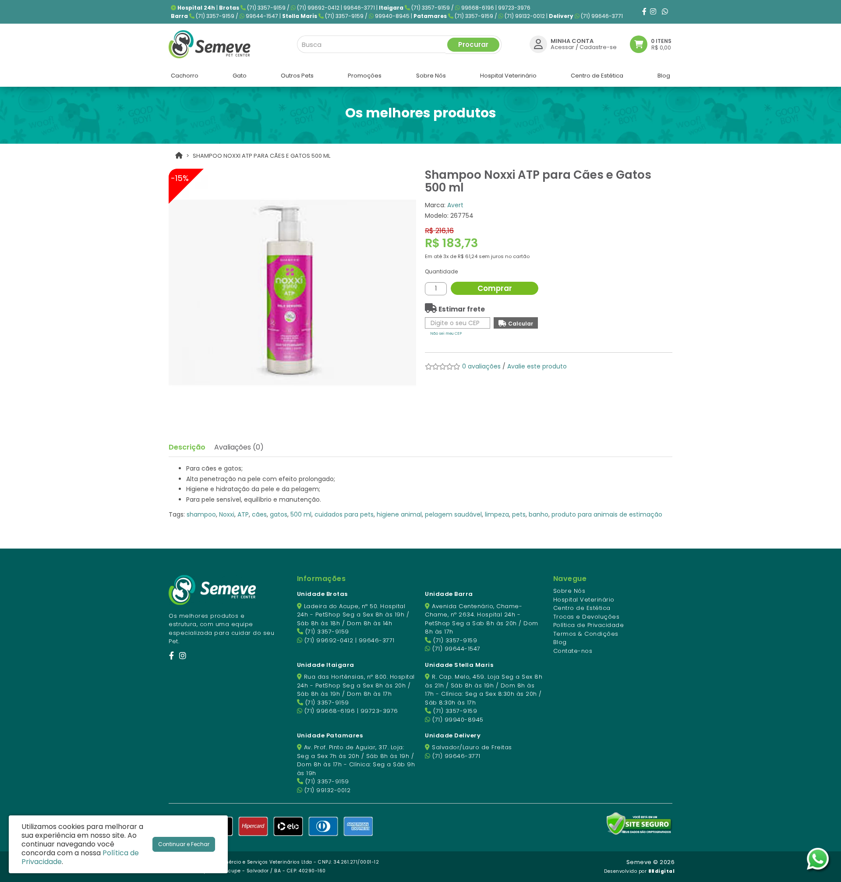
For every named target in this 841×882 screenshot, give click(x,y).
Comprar (494, 288)
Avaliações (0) (239, 447)
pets (519, 514)
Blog (560, 642)
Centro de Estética (582, 608)
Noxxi (226, 514)
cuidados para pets (344, 514)
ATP (243, 514)
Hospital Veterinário (584, 599)
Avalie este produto (537, 366)
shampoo (201, 514)
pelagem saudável (453, 514)
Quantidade (441, 271)
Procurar (473, 44)
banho (538, 514)
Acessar (562, 47)
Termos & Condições (585, 634)
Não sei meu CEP (446, 333)
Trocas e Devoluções (586, 617)
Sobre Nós (569, 591)
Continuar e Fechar (183, 844)
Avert (455, 205)
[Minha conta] (538, 44)
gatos (278, 514)
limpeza (497, 514)
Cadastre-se (598, 47)
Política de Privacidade (588, 625)
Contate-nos (573, 651)
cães (259, 514)
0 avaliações (481, 366)
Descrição (187, 447)
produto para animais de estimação (606, 514)
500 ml (300, 514)
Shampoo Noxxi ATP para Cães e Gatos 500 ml (261, 156)
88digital (661, 871)
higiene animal (399, 514)
